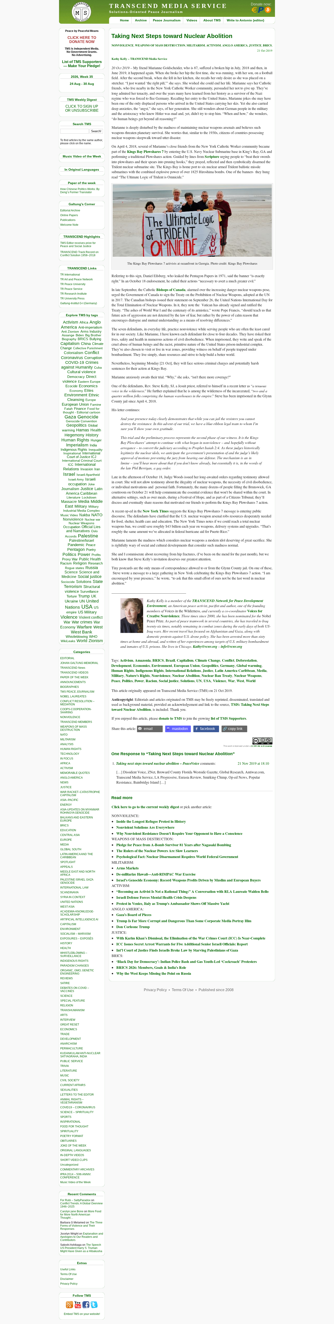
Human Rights (75, 440)
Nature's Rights (138, 675)
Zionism (96, 640)
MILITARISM (67, 739)
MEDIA (64, 844)
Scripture (212, 156)
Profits (96, 555)
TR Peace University (72, 284)
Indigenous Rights (74, 449)
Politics (69, 554)
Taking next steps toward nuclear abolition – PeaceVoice (157, 763)
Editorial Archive (70, 210)
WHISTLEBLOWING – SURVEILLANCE (73, 954)
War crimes (82, 622)
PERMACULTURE (71, 1048)
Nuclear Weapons (81, 523)
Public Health (90, 559)
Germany (227, 665)
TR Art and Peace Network (76, 279)
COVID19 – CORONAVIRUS (77, 1107)
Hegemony (74, 435)
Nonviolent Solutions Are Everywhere (145, 827)
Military (81, 506)
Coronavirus (72, 357)
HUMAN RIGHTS (70, 749)
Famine (95, 404)
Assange (68, 335)
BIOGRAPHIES (69, 687)
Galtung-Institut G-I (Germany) (78, 303)
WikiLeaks (68, 641)
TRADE (65, 1034)
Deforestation (246, 660)
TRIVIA (64, 1066)
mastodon (180, 729)
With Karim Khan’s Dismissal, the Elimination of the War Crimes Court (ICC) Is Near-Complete (190, 938)
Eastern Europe (89, 381)
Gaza (70, 416)
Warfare (84, 627)
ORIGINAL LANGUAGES (75, 1150)
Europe (90, 400)
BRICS (83, 339)
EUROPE (66, 839)
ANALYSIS (66, 744)
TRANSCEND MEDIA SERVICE (168, 5)
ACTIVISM (66, 768)
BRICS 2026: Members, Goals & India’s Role (151, 967)
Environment (75, 395)
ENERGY (66, 804)
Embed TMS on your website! (82, 1314)
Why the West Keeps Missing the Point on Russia (153, 973)
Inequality (95, 449)
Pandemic (76, 545)
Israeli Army (76, 479)
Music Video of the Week (75, 1182)
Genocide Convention (81, 421)
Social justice (90, 576)
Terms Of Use (68, 1274)
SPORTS (65, 1117)
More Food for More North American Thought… (80, 1214)
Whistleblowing (77, 636)
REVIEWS (66, 978)
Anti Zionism (70, 331)
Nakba (84, 515)
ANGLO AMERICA (71, 777)
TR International (70, 274)
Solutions (83, 582)
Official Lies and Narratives (83, 529)
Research (95, 563)
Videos (192, 20)
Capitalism (70, 343)
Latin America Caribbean (235, 670)
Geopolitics (76, 425)
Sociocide (68, 582)
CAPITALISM (68, 924)
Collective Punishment (88, 348)
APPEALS (66, 866)
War (67, 622)
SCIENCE (66, 995)
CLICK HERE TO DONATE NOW (81, 40)
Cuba (98, 367)
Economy (76, 390)
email (148, 729)
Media (83, 501)
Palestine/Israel (81, 540)
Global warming (249, 665)
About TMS (212, 20)
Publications (67, 220)
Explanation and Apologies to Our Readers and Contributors (81, 1237)
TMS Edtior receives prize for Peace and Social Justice (78, 244)
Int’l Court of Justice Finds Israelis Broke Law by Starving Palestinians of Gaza (177, 950)
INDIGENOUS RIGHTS (74, 960)
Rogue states (74, 568)
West (98, 627)
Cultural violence (81, 372)
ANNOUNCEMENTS (73, 682)
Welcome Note (69, 224)
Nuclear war (92, 519)
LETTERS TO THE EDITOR (77, 1094)
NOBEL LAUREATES (73, 696)
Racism (66, 563)
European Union (75, 404)
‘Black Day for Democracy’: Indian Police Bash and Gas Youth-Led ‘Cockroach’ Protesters (186, 961)
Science (71, 572)
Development (121, 665)
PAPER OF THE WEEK (74, 677)
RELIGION (66, 1005)
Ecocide (71, 386)
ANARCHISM (68, 1043)
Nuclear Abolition (186, 675)
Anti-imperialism (90, 327)
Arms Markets (127, 868)
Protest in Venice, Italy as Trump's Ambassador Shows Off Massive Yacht (172, 903)
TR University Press (72, 298)
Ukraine (71, 601)
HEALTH (65, 948)
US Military (87, 612)
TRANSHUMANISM (72, 1010)
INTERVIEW (67, 1019)
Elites (88, 390)
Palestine (88, 535)
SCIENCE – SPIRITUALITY (77, 1112)
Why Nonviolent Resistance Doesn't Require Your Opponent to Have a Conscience (179, 833)
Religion (80, 563)
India (93, 445)
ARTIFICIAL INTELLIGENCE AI (79, 919)
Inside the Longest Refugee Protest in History (151, 821)
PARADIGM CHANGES (74, 965)
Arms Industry (91, 331)
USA (86, 607)
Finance (80, 408)
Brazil (170, 660)
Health (95, 430)
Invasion (86, 469)
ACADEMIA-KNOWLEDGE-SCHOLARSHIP (77, 913)
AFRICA (65, 763)
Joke (91, 484)
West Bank (81, 632)
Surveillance (89, 591)
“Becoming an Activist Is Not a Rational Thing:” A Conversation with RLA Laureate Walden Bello (192, 891)
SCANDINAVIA (69, 892)
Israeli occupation (82, 481)
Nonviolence (73, 519)
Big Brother (93, 335)
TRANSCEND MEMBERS (76, 722)
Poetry (91, 550)
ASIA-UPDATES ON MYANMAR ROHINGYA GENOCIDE (79, 811)
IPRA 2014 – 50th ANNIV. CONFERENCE (75, 1176)
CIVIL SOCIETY (70, 1080)
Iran (97, 469)
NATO (96, 514)
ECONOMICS (68, 1029)
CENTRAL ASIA (70, 835)
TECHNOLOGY (69, 753)
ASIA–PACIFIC (69, 800)
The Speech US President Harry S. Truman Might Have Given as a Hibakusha (81, 1248)
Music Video (69, 515)
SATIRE (65, 983)
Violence (68, 617)
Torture (72, 596)
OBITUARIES (68, 1140)
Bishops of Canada (170, 289)
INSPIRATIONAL (70, 1121)
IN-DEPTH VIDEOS (72, 1155)
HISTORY (66, 943)
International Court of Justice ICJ (83, 455)
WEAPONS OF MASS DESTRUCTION (73, 728)
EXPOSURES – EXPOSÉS (76, 938)
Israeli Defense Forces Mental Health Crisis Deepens (156, 897)
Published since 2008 (216, 990)
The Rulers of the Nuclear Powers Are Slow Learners (157, 850)
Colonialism (73, 353)
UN (82, 601)
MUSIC (64, 1075)
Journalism (70, 489)
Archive (141, 20)
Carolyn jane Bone (71, 1211)
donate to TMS (170, 718)
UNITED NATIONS (71, 902)
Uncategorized (69, 1164)
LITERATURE (68, 1070)
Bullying (95, 339)
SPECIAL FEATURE (72, 1000)
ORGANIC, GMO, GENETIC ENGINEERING (77, 972)
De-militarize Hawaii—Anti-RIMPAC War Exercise (156, 874)
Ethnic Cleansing (83, 397)
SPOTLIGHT (67, 862)
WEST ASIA (67, 906)
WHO (93, 636)
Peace (90, 545)
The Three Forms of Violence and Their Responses (81, 1225)
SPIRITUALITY (69, 1131)
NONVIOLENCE (70, 717)
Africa (84, 322)
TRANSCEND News (72, 667)
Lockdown (89, 497)
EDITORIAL (67, 658)
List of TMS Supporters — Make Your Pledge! (82, 64)
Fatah (68, 408)
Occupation (71, 527)
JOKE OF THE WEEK (73, 1145)
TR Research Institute (73, 293)
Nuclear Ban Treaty (217, 675)
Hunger (96, 440)
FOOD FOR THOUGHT (74, 1126)
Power (84, 554)
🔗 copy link (232, 729)
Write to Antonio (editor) (245, 20)
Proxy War (70, 559)
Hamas (82, 430)
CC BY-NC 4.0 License (261, 745)
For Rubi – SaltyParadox (75, 1200)
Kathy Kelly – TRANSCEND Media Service (139, 58)
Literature (73, 497)
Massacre (69, 502)
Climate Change (207, 660)
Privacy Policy (68, 1283)
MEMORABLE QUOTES (75, 773)
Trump (84, 596)
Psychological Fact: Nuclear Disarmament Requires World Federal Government (177, 856)
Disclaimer (66, 1279)
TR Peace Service (71, 289)
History (92, 435)
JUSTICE (66, 787)
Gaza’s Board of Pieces (133, 914)
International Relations (183, 670)
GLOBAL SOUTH (70, 849)
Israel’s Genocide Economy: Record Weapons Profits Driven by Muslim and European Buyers (188, 880)
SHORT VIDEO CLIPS (73, 1160)
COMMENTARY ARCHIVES (77, 1169)
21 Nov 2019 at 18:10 (253, 763)
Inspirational (72, 453)
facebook (207, 729)
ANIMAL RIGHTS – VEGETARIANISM (72, 1101)
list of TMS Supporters (228, 718)
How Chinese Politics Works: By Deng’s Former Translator (80, 190)
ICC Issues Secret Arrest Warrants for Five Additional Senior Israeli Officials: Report (182, 944)
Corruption (93, 358)
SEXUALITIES (69, 1089)
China (86, 344)
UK (93, 596)
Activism (70, 322)
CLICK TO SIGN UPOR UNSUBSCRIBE (82, 108)
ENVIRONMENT (70, 929)
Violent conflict (90, 617)
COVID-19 (74, 362)
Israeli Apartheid (88, 474)
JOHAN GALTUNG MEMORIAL (79, 663)
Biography (69, 339)
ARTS (63, 1015)
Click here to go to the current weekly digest (145, 806)
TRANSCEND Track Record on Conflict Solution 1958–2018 (79, 254)
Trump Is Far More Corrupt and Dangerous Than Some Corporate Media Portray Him (183, 920)
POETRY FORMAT (71, 1136)
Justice (86, 488)
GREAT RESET (69, 1024)
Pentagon (76, 549)
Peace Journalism (166, 20)
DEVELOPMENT (70, 1038)
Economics (88, 386)
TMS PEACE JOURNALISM (77, 691)
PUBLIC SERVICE (71, 1061)
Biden (80, 335)
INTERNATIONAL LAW (74, 887)
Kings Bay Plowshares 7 (145, 151)
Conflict (92, 352)
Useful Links (67, 1269)
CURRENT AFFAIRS (72, 1085)
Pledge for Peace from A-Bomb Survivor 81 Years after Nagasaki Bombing (173, 844)
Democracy (76, 377)
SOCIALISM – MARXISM (75, 933)
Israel (69, 474)
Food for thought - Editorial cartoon (81, 410)
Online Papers (69, 215)
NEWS (64, 782)
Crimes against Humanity (79, 365)
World (82, 640)
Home (124, 20)
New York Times (156, 511)
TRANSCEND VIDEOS (74, 672)
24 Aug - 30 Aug (82, 84)
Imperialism (77, 445)
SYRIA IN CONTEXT (72, 897)
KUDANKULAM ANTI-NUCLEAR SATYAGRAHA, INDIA (80, 1055)
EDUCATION (68, 830)
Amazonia (143, 660)
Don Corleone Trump (133, 926)
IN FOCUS (66, 758)
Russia (91, 567)
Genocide (87, 416)
